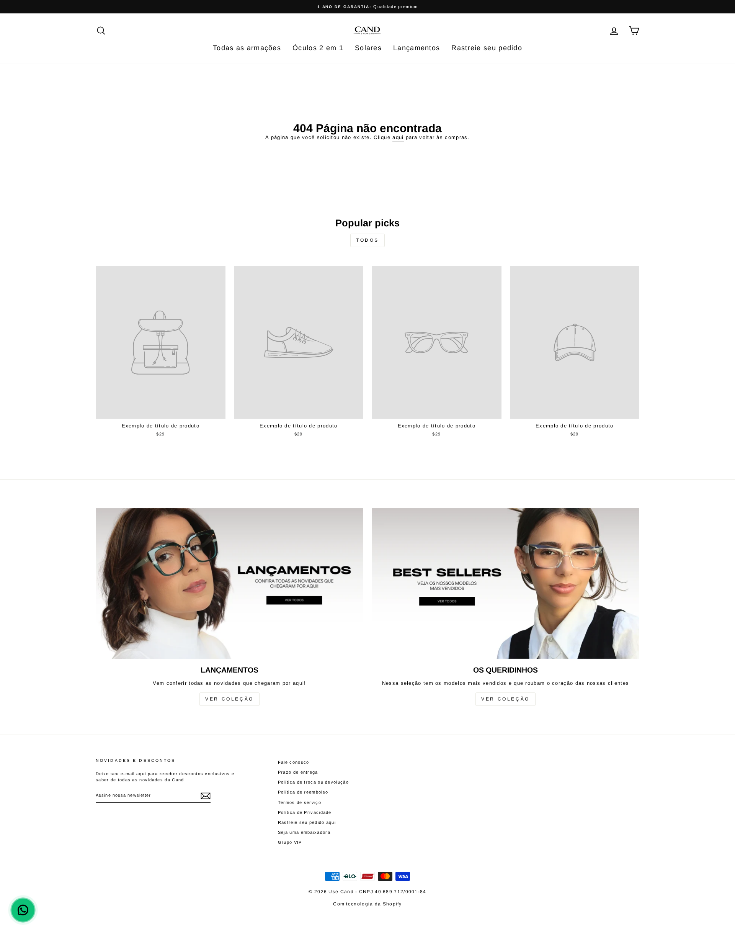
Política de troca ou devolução (313, 782)
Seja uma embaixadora (304, 832)
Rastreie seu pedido (486, 48)
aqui (397, 137)
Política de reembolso (303, 792)
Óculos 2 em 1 (317, 48)
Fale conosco (293, 762)
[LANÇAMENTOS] (229, 583)
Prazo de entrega (298, 772)
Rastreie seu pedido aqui (307, 822)
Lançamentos (416, 48)
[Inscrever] (206, 795)
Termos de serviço (299, 802)
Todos (367, 240)
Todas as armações (247, 48)
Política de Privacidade (305, 812)
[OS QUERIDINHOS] (505, 583)
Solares (368, 48)
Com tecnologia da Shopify (367, 904)
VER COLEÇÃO (229, 699)
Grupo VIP (290, 842)
